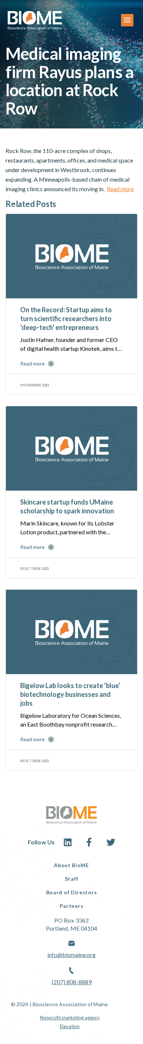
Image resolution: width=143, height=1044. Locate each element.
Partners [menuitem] (72, 906)
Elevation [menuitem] (70, 1026)
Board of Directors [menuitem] (71, 892)
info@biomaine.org (71, 954)
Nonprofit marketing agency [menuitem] (70, 1018)
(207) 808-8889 (72, 981)
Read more (120, 188)
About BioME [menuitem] (71, 865)
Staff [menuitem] (71, 879)
